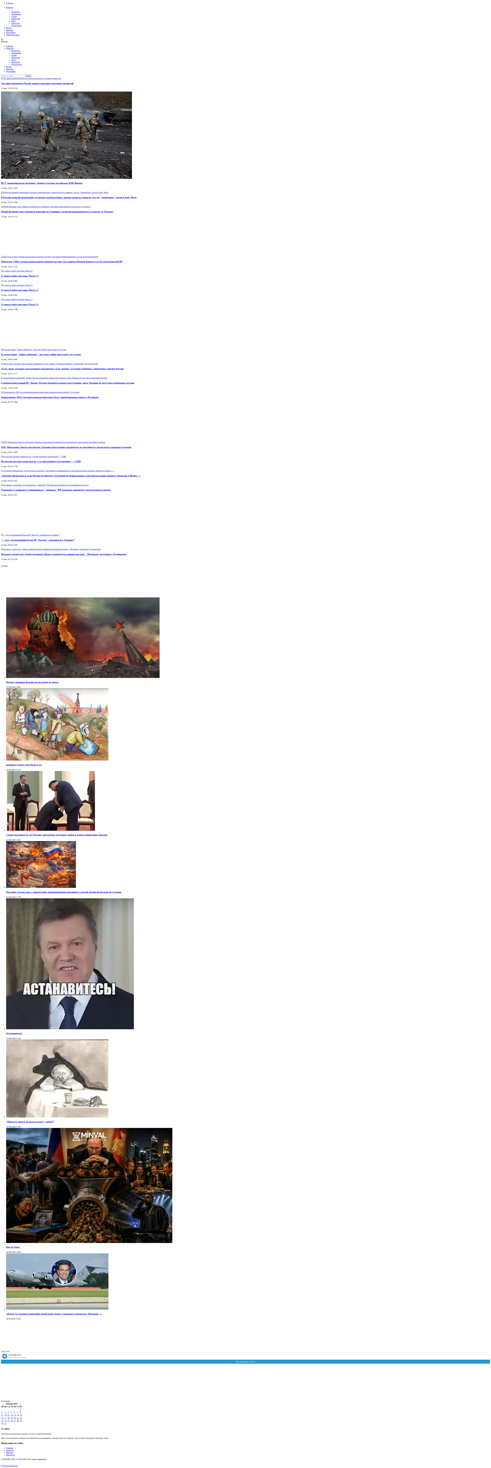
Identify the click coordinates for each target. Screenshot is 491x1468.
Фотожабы (10, 32)
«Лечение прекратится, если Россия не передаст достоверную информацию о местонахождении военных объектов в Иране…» (70, 475)
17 (6, 1418)
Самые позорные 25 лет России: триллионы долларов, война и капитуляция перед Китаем (56, 835)
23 (2, 1421)
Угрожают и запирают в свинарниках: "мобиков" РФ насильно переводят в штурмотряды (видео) (56, 490)
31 (6, 1423)
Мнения (9, 30)
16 (2, 1418)
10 (6, 1415)
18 (9, 1418)
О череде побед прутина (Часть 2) (19, 290)
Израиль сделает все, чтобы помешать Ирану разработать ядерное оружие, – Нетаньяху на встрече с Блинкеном (63, 554)
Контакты (10, 1455)
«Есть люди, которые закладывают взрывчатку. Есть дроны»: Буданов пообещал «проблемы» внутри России (62, 368)
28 (18, 1421)
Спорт (14, 16)
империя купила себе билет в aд (24, 764)
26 (12, 1421)
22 (21, 1418)
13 (15, 1415)
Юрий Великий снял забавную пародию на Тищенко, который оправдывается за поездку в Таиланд (57, 211)
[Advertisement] (245, 238)
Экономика (16, 14)
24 (6, 1421)
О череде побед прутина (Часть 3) (19, 276)
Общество (15, 19)
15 (21, 1415)
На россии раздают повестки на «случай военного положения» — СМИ (41, 461)
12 (12, 1415)
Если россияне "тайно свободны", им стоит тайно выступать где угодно (41, 354)
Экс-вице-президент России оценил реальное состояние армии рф (37, 83)
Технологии (16, 26)
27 (15, 1421)
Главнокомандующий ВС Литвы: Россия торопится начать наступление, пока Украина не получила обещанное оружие (67, 383)
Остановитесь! (14, 1033)
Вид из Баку (13, 1247)
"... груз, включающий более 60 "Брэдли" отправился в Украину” (38, 540)
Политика (15, 12)
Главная (9, 3)
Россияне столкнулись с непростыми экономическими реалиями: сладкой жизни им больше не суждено (63, 892)
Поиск (28, 76)
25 (9, 1421)
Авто (13, 21)
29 (21, 1421)
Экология (15, 23)
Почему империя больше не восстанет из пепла (32, 682)
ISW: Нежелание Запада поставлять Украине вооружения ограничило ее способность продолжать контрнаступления (66, 447)
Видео (9, 28)
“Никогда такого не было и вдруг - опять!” (30, 1121)
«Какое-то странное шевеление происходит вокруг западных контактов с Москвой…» (54, 1314)
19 (12, 1418)
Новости (10, 7)
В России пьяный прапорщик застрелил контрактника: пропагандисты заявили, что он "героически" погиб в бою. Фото (69, 197)
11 (8, 1415)
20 (15, 1418)
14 (18, 1415)
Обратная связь (12, 35)
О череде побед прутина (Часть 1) (19, 304)
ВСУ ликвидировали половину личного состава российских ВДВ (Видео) (41, 183)
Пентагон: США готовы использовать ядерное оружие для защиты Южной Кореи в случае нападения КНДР (61, 261)
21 (18, 1418)
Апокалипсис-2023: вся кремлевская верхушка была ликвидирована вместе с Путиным (50, 397)
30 (2, 1423)
